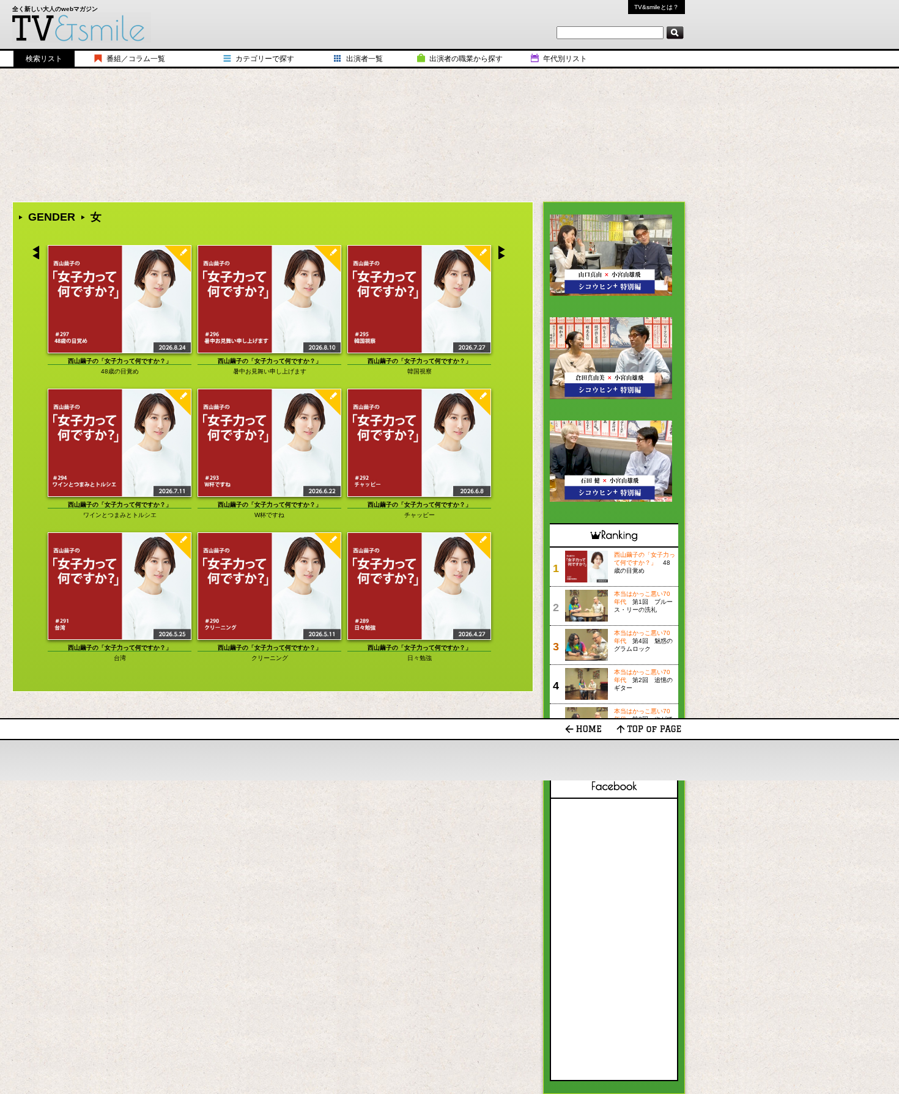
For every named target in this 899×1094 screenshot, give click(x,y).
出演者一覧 (364, 58)
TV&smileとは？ (656, 7)
